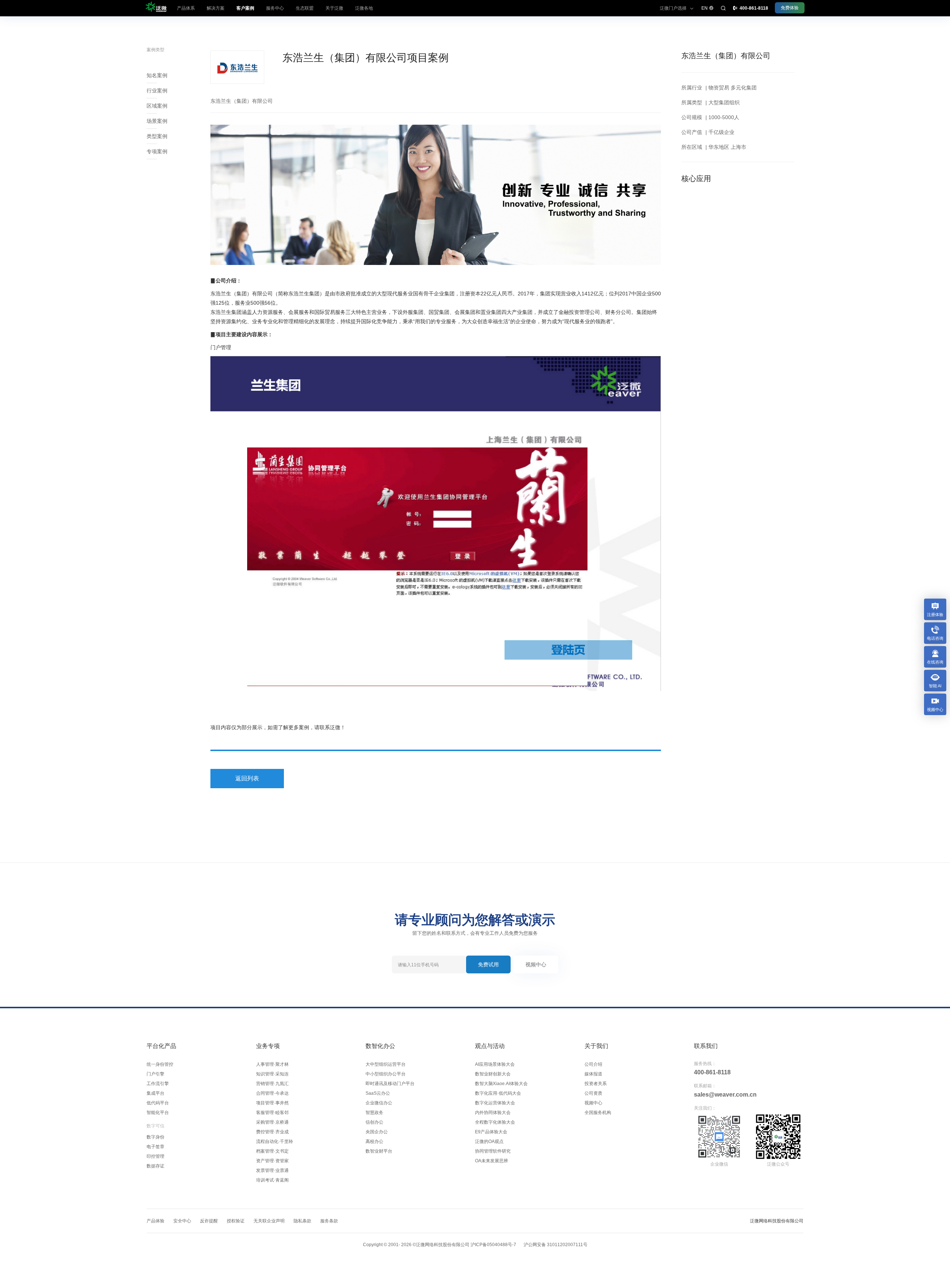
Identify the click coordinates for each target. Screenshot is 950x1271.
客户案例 (245, 8)
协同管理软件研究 (493, 1151)
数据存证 (155, 1166)
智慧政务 (374, 1112)
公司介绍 (593, 1064)
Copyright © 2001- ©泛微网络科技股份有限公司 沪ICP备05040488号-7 (439, 1244)
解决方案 (216, 8)
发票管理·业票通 (272, 1170)
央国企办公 (377, 1131)
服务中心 (275, 8)
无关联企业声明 (269, 1220)
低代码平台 (158, 1102)
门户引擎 (155, 1074)
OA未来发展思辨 (491, 1160)
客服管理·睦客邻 (272, 1112)
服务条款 (329, 1220)
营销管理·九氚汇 (272, 1083)
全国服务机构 (597, 1112)
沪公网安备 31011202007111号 (555, 1244)
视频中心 (535, 964)
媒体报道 (593, 1074)
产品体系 (186, 8)
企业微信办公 (379, 1102)
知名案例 (157, 75)
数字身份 (155, 1137)
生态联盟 (305, 8)
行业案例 (157, 91)
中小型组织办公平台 (386, 1074)
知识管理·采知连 (272, 1074)
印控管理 (155, 1156)
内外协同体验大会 (493, 1112)
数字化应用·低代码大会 (498, 1093)
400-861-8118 (712, 1072)
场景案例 (157, 121)
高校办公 (374, 1141)
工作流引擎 (158, 1083)
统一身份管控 (160, 1064)
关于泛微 (334, 8)
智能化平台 (158, 1112)
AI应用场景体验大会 (495, 1064)
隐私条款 (302, 1220)
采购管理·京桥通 (272, 1122)
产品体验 (155, 1220)
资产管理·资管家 (272, 1160)
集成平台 (155, 1093)
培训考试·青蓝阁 (272, 1180)
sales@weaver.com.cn (725, 1094)
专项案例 (157, 151)
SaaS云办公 (378, 1093)
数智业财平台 (379, 1151)
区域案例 (157, 106)
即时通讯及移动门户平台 (390, 1083)
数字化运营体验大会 (495, 1102)
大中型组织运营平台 (386, 1064)
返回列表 (247, 778)
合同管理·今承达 (272, 1093)
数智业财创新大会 (493, 1074)
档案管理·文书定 (272, 1151)
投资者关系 (595, 1083)
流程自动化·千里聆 (274, 1141)
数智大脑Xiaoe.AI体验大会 (501, 1083)
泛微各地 (364, 8)
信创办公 (374, 1122)
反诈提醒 (209, 1220)
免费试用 (488, 964)
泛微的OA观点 (489, 1141)
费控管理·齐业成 (272, 1131)
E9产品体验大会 (491, 1131)
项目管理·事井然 (272, 1102)
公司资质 (593, 1093)
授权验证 (236, 1220)
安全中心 (182, 1220)
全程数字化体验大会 (495, 1122)
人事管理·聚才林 (272, 1064)
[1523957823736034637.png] (435, 523)
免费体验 (790, 7)
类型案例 (157, 136)
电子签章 (155, 1146)
